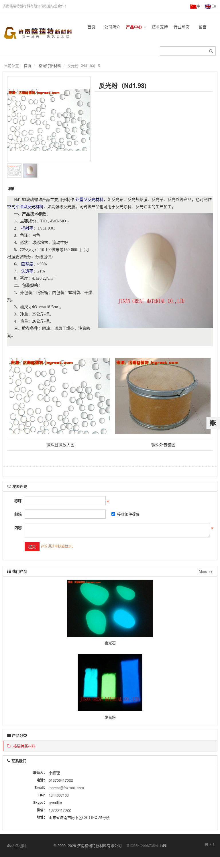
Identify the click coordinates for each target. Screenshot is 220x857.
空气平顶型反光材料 (25, 207)
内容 (18, 527)
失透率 (27, 271)
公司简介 (112, 26)
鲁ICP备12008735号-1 (144, 845)
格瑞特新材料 (50, 65)
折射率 (27, 228)
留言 (203, 26)
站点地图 (18, 845)
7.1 (210, 844)
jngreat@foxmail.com (66, 787)
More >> (206, 571)
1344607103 (59, 795)
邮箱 (18, 514)
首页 (91, 26)
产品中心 (134, 26)
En (213, 6)
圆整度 (27, 264)
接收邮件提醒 (128, 514)
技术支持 (160, 26)
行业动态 (182, 26)
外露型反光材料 (89, 200)
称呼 (18, 500)
